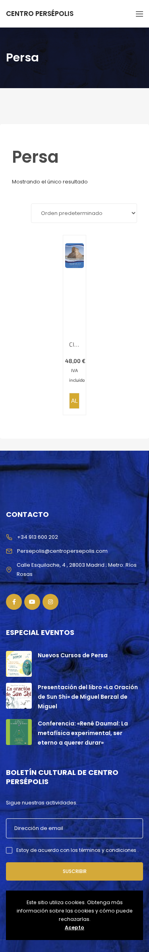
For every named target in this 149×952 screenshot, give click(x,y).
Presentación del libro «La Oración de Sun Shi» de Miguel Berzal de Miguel (88, 696)
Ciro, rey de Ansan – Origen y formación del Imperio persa (74, 344)
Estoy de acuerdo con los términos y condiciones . (77, 850)
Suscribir (75, 871)
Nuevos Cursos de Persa (73, 655)
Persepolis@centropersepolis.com (62, 551)
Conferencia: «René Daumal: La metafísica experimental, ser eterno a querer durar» (83, 733)
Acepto (74, 927)
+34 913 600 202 (37, 537)
